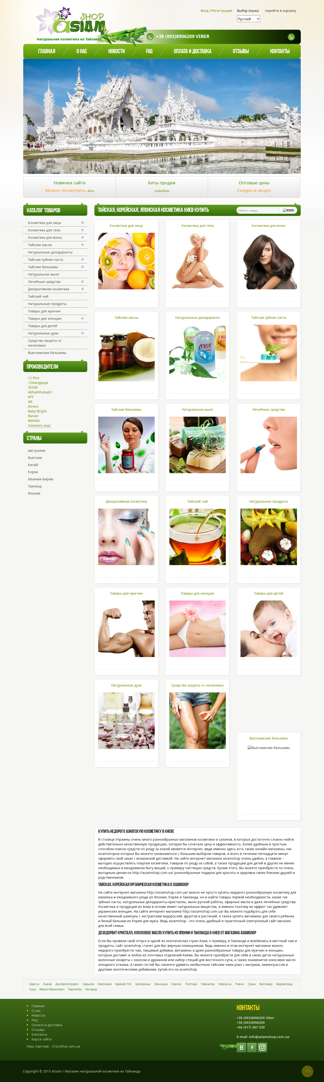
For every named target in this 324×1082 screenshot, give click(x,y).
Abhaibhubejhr (40, 392)
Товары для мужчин (44, 311)
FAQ (35, 1020)
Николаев (104, 984)
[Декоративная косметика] (126, 564)
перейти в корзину (280, 10)
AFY (31, 397)
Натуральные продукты (47, 303)
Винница (161, 984)
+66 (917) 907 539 (251, 1027)
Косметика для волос (45, 237)
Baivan (33, 416)
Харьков (88, 984)
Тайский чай (38, 296)
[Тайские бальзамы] (126, 472)
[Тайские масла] (126, 380)
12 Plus (33, 378)
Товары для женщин (45, 318)
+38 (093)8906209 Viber (182, 36)
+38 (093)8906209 (251, 1022)
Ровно (239, 984)
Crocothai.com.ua (66, 1046)
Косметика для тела (44, 230)
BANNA (34, 420)
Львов (47, 984)
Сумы (251, 984)
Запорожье (143, 984)
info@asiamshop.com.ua (269, 1036)
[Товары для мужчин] (126, 655)
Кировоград (284, 984)
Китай (33, 464)
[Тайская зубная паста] (269, 380)
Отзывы (241, 51)
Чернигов (207, 984)
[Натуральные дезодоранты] (197, 380)
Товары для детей (42, 326)
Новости (116, 51)
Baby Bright (37, 411)
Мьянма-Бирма (40, 479)
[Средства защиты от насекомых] (197, 747)
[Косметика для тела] (197, 288)
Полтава (191, 984)
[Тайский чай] (197, 564)
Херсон (176, 984)
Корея (33, 472)
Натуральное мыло (43, 274)
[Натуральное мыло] (197, 472)
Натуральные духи (43, 333)
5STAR (33, 387)
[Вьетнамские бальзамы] (269, 747)
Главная (46, 51)
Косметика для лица (44, 222)
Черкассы (224, 984)
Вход (204, 10)
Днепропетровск (67, 984)
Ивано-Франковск (52, 989)
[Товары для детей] (269, 655)
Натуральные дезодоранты (50, 252)
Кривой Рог (123, 984)
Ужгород (91, 989)
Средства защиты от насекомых (45, 343)
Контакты (280, 51)
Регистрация (221, 10)
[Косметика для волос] (269, 288)
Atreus (33, 406)
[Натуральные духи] (126, 747)
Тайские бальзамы (43, 267)
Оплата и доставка (193, 51)
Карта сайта (41, 1039)
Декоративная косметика (48, 289)
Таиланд (35, 486)
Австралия (36, 450)
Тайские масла (40, 245)
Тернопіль (75, 989)
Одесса (34, 984)
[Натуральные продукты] (269, 564)
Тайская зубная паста (45, 259)
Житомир (265, 984)
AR (30, 401)
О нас (82, 51)
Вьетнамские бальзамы (47, 352)
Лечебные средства (44, 281)
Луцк (32, 989)
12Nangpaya (38, 382)
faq (149, 51)
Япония (34, 493)
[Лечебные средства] (269, 472)
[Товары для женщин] (197, 655)
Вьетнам (35, 457)
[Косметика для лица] (126, 288)
